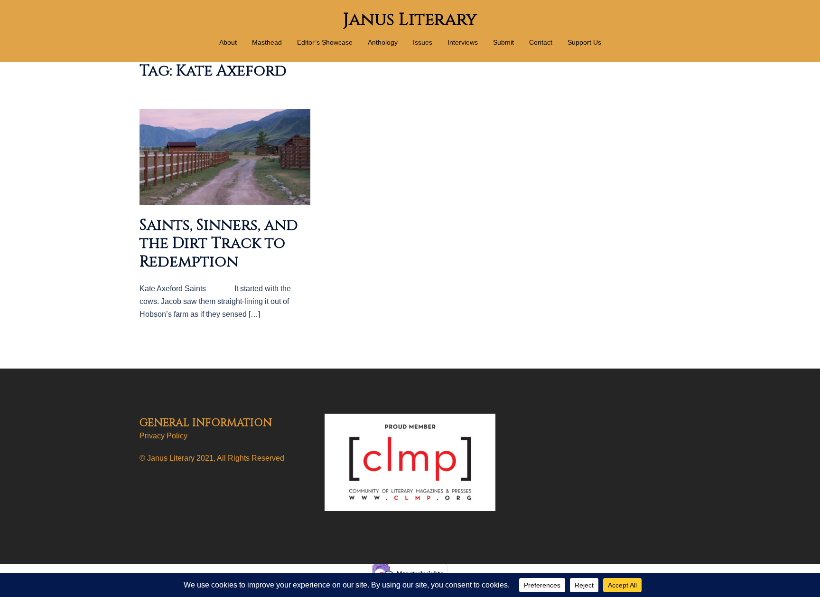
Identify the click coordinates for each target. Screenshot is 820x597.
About (228, 42)
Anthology (383, 42)
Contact (540, 42)
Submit (503, 42)
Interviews (462, 42)
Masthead (267, 42)
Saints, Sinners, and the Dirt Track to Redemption (219, 243)
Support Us (584, 42)
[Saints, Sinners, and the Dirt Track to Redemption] (225, 156)
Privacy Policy (163, 436)
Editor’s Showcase (325, 42)
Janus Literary (410, 19)
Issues (422, 42)
